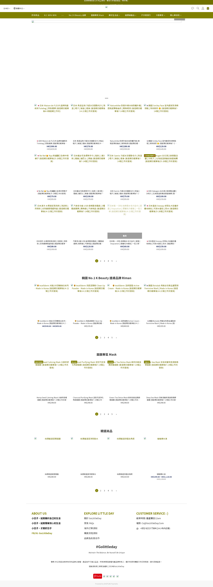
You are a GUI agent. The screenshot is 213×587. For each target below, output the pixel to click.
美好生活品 (113, 15)
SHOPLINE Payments (111, 584)
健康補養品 (130, 15)
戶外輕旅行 (146, 15)
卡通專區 (159, 15)
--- (62, 15)
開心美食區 (175, 15)
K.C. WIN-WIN (50, 15)
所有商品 (35, 15)
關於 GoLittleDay (92, 518)
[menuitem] (96, 260)
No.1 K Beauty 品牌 (77, 15)
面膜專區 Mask (97, 15)
